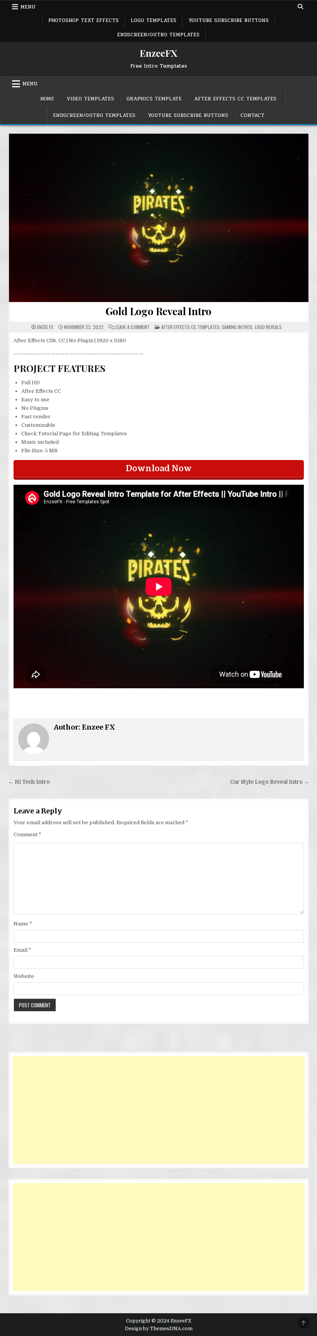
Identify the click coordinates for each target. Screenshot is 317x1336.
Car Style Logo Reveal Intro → (269, 782)
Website (24, 976)
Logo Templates (153, 20)
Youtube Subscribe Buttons (228, 20)
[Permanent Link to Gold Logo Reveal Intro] (158, 218)
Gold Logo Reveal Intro (159, 311)
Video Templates (90, 99)
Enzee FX (45, 327)
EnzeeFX (158, 53)
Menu (28, 7)
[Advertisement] (159, 1110)
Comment (27, 834)
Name (23, 924)
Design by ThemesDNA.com (159, 1328)
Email (22, 950)
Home (47, 99)
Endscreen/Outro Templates (158, 35)
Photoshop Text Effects (83, 20)
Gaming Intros (237, 327)
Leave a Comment (133, 327)
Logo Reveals (268, 327)
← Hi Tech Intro (29, 782)
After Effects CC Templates (235, 99)
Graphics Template (154, 99)
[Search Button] (300, 6)
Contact (252, 115)
